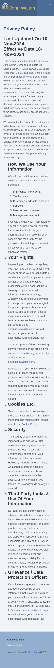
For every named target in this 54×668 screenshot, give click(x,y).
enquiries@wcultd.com (27, 77)
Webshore (33, 652)
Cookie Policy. (29, 424)
